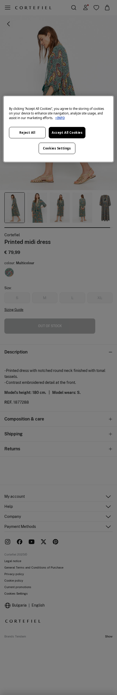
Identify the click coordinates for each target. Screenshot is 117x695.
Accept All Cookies (67, 132)
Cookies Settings (57, 148)
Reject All (27, 132)
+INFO (60, 118)
